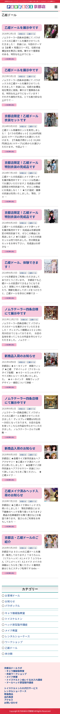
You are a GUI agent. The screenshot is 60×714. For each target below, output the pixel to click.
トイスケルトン (13, 618)
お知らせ (22, 34)
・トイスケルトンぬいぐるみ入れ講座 (23, 679)
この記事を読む (9, 59)
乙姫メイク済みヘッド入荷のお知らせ (21, 493)
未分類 (8, 653)
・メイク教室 (11, 676)
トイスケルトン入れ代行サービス (21, 688)
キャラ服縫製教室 (15, 613)
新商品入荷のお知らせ (20, 356)
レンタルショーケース (17, 636)
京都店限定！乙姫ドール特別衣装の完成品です (21, 164)
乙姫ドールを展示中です (21, 27)
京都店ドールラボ (13, 668)
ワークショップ (13, 642)
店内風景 (8, 697)
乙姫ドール (31, 34)
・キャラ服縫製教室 (14, 671)
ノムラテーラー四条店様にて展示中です (21, 311)
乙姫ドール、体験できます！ (21, 264)
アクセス (8, 699)
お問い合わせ (11, 702)
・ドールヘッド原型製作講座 (18, 682)
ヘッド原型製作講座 (16, 624)
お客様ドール (12, 595)
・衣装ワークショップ (15, 673)
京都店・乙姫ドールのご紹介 (21, 539)
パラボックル (12, 605)
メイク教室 (11, 630)
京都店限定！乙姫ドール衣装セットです (21, 118)
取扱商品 (8, 694)
